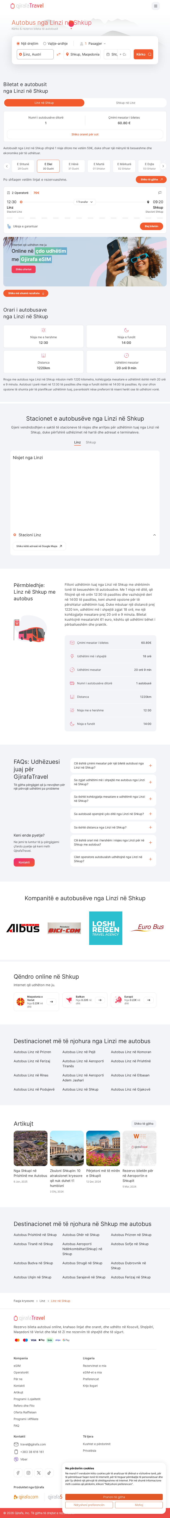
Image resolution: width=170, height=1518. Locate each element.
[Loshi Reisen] (105, 928)
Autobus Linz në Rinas (31, 1075)
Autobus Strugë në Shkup (82, 1263)
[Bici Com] (64, 928)
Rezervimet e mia (94, 1365)
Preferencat (91, 1379)
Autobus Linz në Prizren (32, 1052)
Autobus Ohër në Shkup (81, 1235)
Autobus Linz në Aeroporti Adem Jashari (83, 1077)
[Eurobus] (147, 928)
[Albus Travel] (22, 928)
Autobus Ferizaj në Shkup (131, 1277)
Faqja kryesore (24, 1301)
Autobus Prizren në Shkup (131, 1235)
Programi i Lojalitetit (27, 1399)
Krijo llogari (90, 1385)
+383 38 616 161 (32, 1452)
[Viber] (16, 1459)
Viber (23, 1459)
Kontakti (24, 862)
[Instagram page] (28, 1473)
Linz (77, 442)
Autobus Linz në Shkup (80, 1089)
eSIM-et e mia (92, 1372)
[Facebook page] (18, 1473)
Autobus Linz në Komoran (131, 1052)
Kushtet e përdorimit (96, 1444)
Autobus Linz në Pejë (78, 1052)
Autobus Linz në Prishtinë (131, 1061)
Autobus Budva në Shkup (33, 1263)
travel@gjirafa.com (33, 1444)
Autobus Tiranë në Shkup (33, 1244)
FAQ (16, 1425)
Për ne (18, 1379)
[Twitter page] (39, 1473)
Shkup (91, 442)
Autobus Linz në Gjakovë (130, 1089)
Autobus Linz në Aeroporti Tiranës (83, 1063)
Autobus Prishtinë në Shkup (35, 1235)
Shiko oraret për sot (85, 134)
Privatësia (89, 1450)
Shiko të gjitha (143, 1123)
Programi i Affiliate (26, 1419)
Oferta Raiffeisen (25, 1412)
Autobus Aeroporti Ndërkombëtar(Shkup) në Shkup (82, 1249)
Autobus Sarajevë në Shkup (84, 1277)
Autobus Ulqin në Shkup (32, 1277)
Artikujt (18, 1392)
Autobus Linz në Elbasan (130, 1075)
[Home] (27, 6)
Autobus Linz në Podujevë (34, 1089)
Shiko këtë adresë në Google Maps (36, 546)
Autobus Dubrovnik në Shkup (128, 1265)
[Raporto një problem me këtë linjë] (160, 193)
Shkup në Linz (125, 102)
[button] (113, 765)
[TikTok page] (49, 1473)
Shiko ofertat (24, 269)
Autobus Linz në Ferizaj (32, 1061)
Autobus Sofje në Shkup (130, 1244)
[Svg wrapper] (26, 1497)
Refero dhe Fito (24, 1405)
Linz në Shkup (44, 102)
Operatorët (21, 1372)
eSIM (17, 1365)
